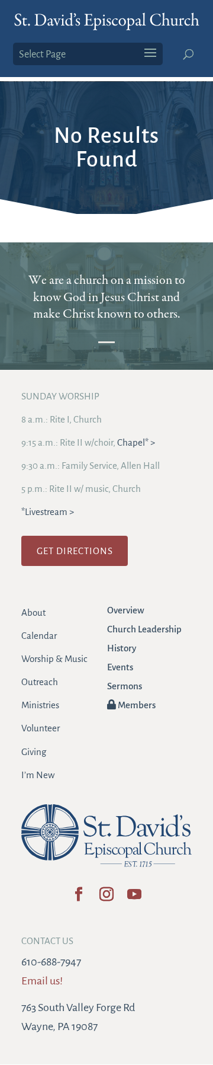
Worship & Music (54, 659)
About (33, 612)
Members (136, 705)
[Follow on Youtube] (134, 898)
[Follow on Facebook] (79, 898)
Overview (125, 610)
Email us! (42, 981)
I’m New (37, 775)
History (121, 648)
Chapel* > (136, 442)
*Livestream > (47, 512)
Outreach (39, 682)
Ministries (40, 705)
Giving (33, 752)
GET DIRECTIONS (75, 551)
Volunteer (40, 728)
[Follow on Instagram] (106, 898)
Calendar (39, 636)
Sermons (124, 686)
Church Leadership (144, 629)
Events (120, 667)
